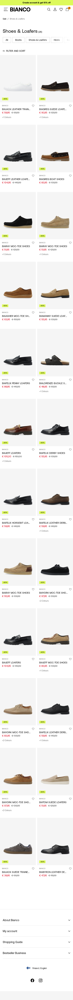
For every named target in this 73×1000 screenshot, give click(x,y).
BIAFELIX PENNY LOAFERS (16, 383)
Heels (57, 40)
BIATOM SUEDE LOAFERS (53, 802)
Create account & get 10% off (37, 3)
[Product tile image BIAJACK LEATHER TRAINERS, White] (18, 78)
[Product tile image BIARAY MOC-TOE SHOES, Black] (18, 215)
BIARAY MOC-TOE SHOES (16, 246)
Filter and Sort (15, 51)
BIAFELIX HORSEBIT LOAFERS (18, 522)
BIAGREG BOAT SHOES (51, 179)
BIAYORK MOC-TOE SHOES (54, 592)
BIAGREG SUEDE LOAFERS (53, 109)
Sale (4, 19)
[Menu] (6, 9)
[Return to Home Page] (20, 9)
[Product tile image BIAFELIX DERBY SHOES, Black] (55, 422)
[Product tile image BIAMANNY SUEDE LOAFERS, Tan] (55, 285)
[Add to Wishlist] (33, 106)
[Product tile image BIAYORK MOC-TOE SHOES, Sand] (18, 701)
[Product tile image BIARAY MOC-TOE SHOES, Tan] (55, 215)
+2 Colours (44, 601)
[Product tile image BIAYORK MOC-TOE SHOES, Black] (55, 562)
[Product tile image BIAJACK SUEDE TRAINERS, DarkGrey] (18, 841)
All (7, 40)
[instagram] (40, 980)
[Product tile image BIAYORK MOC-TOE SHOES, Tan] (18, 771)
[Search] (49, 9)
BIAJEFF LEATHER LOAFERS (16, 179)
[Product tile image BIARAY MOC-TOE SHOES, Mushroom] (18, 562)
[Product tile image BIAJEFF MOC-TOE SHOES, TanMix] (55, 632)
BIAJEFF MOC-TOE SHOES (53, 662)
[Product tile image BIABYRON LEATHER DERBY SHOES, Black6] (55, 841)
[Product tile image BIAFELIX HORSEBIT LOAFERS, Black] (18, 492)
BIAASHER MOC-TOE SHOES (17, 316)
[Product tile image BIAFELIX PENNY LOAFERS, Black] (18, 352)
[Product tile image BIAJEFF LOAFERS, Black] (18, 632)
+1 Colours (6, 117)
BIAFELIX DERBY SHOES (52, 453)
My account (10, 931)
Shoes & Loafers (38, 40)
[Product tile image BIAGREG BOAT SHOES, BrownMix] (55, 148)
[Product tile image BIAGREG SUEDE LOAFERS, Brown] (55, 78)
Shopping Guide (13, 942)
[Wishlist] (61, 9)
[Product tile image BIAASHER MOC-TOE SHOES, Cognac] (18, 285)
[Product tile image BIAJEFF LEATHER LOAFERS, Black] (18, 148)
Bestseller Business (14, 952)
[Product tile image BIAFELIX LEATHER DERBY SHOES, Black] (55, 701)
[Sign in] (55, 9)
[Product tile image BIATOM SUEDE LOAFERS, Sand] (55, 771)
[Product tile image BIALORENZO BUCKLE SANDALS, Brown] (55, 352)
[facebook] (32, 980)
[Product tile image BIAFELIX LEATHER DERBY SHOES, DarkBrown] (55, 492)
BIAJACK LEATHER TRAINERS (17, 109)
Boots (18, 40)
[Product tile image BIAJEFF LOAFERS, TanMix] (18, 422)
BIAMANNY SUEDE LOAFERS (54, 316)
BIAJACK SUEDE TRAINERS (16, 872)
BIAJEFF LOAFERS (11, 453)
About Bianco (11, 920)
